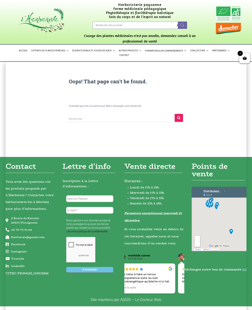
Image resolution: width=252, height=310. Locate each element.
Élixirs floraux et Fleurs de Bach (92, 50)
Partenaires (219, 50)
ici (244, 269)
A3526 (125, 299)
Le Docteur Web (148, 299)
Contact (124, 55)
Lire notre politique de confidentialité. (87, 231)
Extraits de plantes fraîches (48, 50)
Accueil (23, 50)
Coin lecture (197, 50)
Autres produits (128, 50)
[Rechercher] (182, 25)
